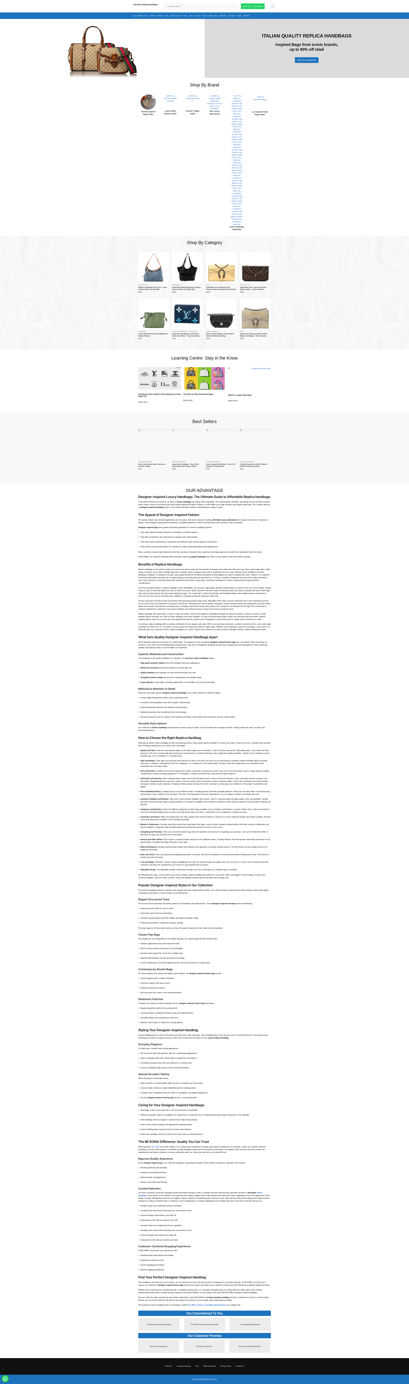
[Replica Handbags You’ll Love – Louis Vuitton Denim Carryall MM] (153, 267)
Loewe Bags (142, 331)
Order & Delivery (209, 1366)
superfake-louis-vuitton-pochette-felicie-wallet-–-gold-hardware (253, 288)
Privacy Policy (225, 1366)
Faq (197, 1366)
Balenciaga (176, 285)
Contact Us (240, 1366)
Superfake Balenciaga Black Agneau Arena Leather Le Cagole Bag (186, 288)
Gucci (208, 285)
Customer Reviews (184, 1366)
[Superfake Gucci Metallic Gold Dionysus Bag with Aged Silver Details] (221, 267)
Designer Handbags (145, 462)
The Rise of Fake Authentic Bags (198, 394)
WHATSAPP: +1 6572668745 (253, 6)
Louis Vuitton (143, 285)
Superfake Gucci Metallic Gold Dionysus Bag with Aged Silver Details (221, 288)
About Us (168, 1366)
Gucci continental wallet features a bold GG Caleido (152, 465)
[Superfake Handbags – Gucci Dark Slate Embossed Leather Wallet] (187, 444)
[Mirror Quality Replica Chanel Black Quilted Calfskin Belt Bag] (221, 314)
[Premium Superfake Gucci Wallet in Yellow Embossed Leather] (255, 444)
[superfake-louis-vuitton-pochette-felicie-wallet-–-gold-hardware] (255, 267)
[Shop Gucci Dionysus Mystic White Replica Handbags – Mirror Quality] (255, 314)
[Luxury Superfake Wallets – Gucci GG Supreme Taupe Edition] (221, 444)
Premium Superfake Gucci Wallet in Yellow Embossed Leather (253, 465)
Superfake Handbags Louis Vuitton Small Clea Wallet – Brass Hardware (186, 335)
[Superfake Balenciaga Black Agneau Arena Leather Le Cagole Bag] (187, 267)
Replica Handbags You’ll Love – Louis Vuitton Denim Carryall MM (152, 288)
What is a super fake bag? (240, 395)
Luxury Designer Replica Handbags (184, 331)
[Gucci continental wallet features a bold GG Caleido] (153, 444)
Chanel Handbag (212, 331)
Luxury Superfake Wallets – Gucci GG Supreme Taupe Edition (220, 465)
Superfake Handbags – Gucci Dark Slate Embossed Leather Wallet (185, 465)
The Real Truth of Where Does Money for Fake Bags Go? (159, 395)
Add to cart (154, 296)
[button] (159, 1324)
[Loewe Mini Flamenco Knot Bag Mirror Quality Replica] (153, 314)
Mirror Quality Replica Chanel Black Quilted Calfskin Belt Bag (220, 335)
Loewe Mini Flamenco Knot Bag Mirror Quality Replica (153, 335)
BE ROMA (155, 1147)
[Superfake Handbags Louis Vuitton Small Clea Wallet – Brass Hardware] (187, 314)
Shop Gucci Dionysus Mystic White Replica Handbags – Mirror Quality (253, 335)
